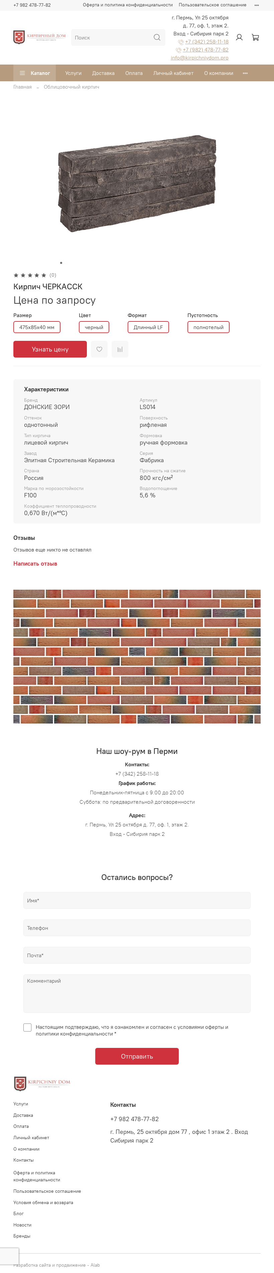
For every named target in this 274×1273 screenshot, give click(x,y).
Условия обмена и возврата (43, 1202)
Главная (22, 86)
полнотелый (208, 327)
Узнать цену (50, 349)
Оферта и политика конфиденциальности (128, 5)
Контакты (23, 1160)
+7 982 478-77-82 (32, 5)
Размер (22, 315)
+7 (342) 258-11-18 (207, 41)
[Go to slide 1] (61, 263)
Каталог (40, 73)
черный (94, 327)
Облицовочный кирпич (71, 86)
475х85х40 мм (36, 327)
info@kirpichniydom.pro (200, 57)
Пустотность (202, 315)
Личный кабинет (173, 73)
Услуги (73, 73)
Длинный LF (148, 327)
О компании (218, 73)
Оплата (134, 73)
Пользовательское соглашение (213, 5)
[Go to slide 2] (66, 263)
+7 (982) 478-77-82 (206, 49)
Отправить (137, 1056)
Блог (18, 1213)
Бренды (21, 1236)
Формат (137, 315)
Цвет (85, 315)
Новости (22, 1225)
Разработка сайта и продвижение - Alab (56, 1265)
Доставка (103, 73)
